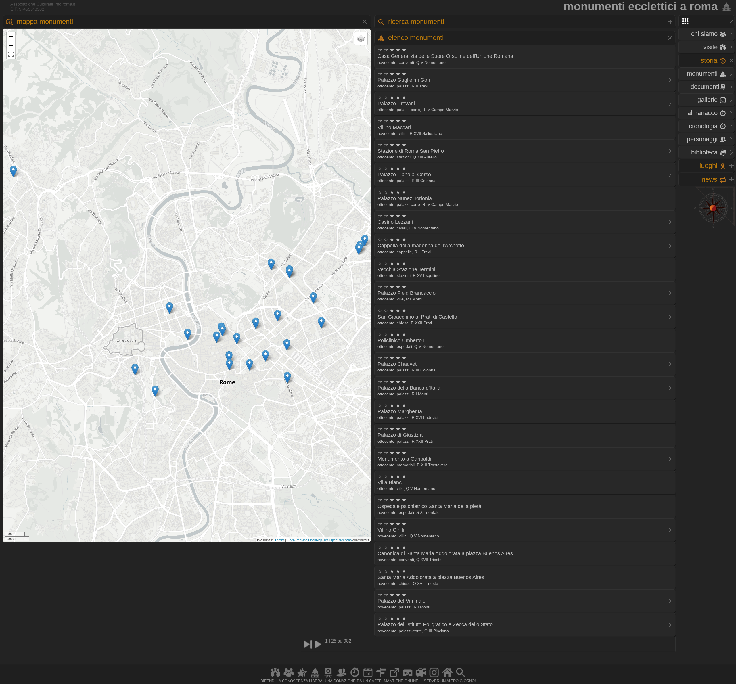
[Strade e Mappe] (381, 677)
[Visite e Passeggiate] (275, 677)
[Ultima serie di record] (308, 644)
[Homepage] (447, 677)
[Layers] (360, 38)
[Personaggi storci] (341, 677)
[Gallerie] (434, 677)
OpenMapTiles (318, 540)
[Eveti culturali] (368, 677)
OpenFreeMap (297, 540)
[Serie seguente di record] (319, 644)
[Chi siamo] (288, 677)
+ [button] (11, 36)
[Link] (394, 677)
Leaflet (279, 540)
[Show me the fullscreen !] (11, 54)
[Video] (421, 677)
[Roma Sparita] (328, 677)
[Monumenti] (315, 677)
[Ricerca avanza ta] (460, 677)
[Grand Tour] (301, 677)
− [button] (11, 45)
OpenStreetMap (340, 540)
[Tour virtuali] (407, 677)
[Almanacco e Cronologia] (354, 677)
